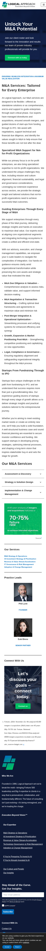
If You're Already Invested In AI (16, 860)
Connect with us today (17, 58)
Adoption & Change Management (17, 848)
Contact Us (7, 929)
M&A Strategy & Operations (15, 833)
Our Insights (8, 873)
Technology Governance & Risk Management (23, 844)
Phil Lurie (23, 604)
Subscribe (8, 912)
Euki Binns (23, 639)
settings (26, 942)
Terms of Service (14, 901)
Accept (7, 947)
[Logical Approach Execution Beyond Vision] (19, 5)
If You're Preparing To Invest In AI (17, 857)
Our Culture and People (13, 869)
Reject (17, 947)
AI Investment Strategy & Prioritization (19, 837)
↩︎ (23, 744)
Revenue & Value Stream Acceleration (20, 840)
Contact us (23, 706)
